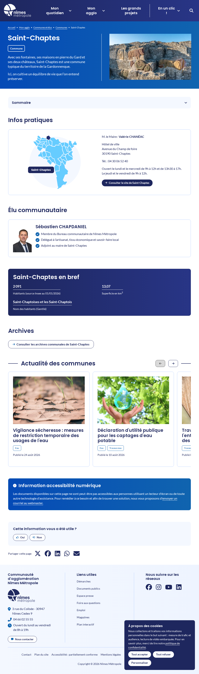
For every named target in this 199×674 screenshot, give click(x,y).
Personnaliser (139, 662)
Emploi (81, 610)
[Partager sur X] (38, 554)
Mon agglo (24, 27)
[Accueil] (17, 10)
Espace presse (85, 595)
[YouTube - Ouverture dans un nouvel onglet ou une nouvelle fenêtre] (168, 588)
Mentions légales (111, 654)
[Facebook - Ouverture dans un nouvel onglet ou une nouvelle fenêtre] (149, 588)
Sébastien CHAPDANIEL (61, 227)
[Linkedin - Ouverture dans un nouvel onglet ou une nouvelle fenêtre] (179, 588)
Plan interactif (85, 624)
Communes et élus (42, 27)
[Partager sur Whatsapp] (67, 554)
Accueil (11, 27)
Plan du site (41, 654)
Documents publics (88, 588)
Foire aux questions (88, 603)
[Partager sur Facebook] (48, 554)
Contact (26, 654)
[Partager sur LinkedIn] (57, 554)
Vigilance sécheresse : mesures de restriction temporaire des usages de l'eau (48, 435)
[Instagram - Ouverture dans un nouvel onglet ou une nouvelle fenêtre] (158, 588)
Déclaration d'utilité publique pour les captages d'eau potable (130, 435)
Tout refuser (163, 654)
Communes (61, 27)
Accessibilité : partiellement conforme (74, 654)
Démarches (84, 581)
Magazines (83, 617)
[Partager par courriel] (76, 554)
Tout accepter (139, 654)
